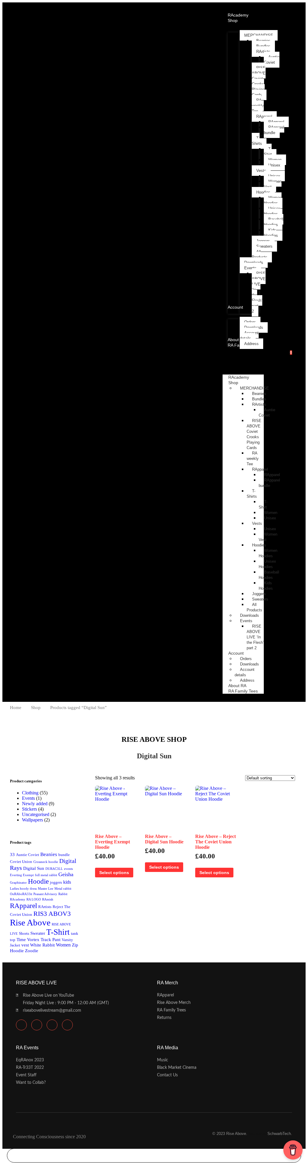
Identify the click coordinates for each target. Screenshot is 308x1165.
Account (236, 653)
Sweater (37, 933)
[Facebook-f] (52, 1025)
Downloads (249, 615)
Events (246, 621)
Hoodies (259, 545)
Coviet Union (21, 861)
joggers (56, 882)
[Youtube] (21, 1025)
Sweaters (260, 599)
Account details (244, 672)
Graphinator (18, 882)
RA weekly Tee (253, 458)
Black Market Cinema (176, 1068)
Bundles (259, 399)
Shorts (24, 933)
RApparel (260, 469)
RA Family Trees (171, 1010)
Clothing (30, 792)
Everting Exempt (22, 875)
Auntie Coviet (27, 854)
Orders (246, 658)
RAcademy (17, 899)
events (68, 868)
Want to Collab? (31, 1083)
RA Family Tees (243, 691)
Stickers (29, 809)
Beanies (259, 393)
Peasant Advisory (45, 894)
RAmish (47, 899)
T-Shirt (263, 504)
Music (162, 1060)
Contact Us (167, 1075)
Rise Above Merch (174, 1003)
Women (63, 945)
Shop (233, 382)
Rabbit (62, 894)
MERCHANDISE (254, 388)
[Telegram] (36, 1025)
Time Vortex (28, 939)
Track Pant (50, 939)
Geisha (65, 874)
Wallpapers (32, 819)
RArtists (259, 404)
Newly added (35, 803)
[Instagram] (67, 1025)
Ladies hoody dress (23, 888)
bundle (64, 854)
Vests (257, 523)
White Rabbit (42, 945)
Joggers (259, 594)
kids (67, 882)
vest (25, 945)
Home (15, 707)
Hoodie (38, 881)
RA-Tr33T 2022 (30, 1068)
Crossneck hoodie (45, 862)
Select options (114, 872)
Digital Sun (33, 868)
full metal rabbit (46, 875)
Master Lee (45, 888)
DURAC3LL (54, 868)
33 (12, 854)
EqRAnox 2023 (30, 1060)
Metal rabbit (62, 888)
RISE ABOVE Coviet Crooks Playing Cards (254, 434)
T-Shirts (252, 494)
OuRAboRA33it (21, 894)
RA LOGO (33, 899)
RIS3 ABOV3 (52, 913)
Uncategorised (35, 814)
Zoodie (31, 950)
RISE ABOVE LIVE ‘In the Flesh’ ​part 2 (255, 637)
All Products (254, 607)
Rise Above (30, 922)
